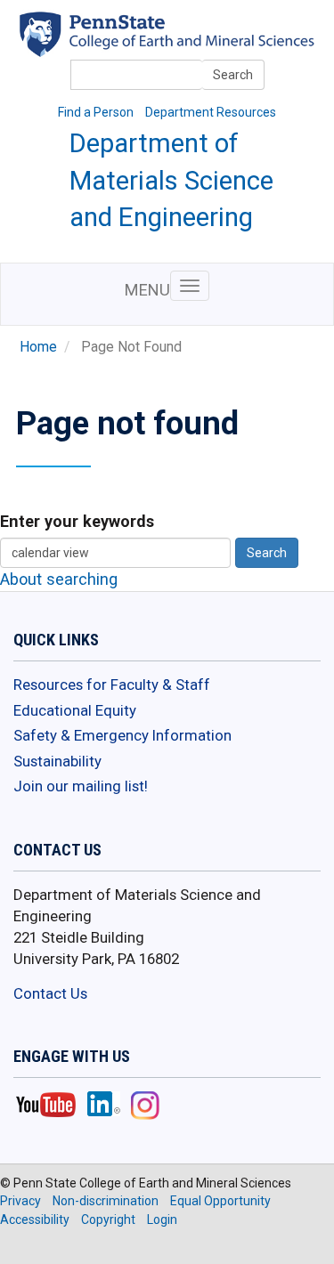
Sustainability (57, 761)
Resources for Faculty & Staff (111, 684)
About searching (59, 579)
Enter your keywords (77, 521)
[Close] (21, 1245)
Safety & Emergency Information (122, 735)
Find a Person (96, 112)
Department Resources (210, 112)
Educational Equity (74, 710)
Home (38, 347)
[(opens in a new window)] (193, 45)
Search (233, 75)
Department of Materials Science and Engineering (171, 179)
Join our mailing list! (80, 786)
